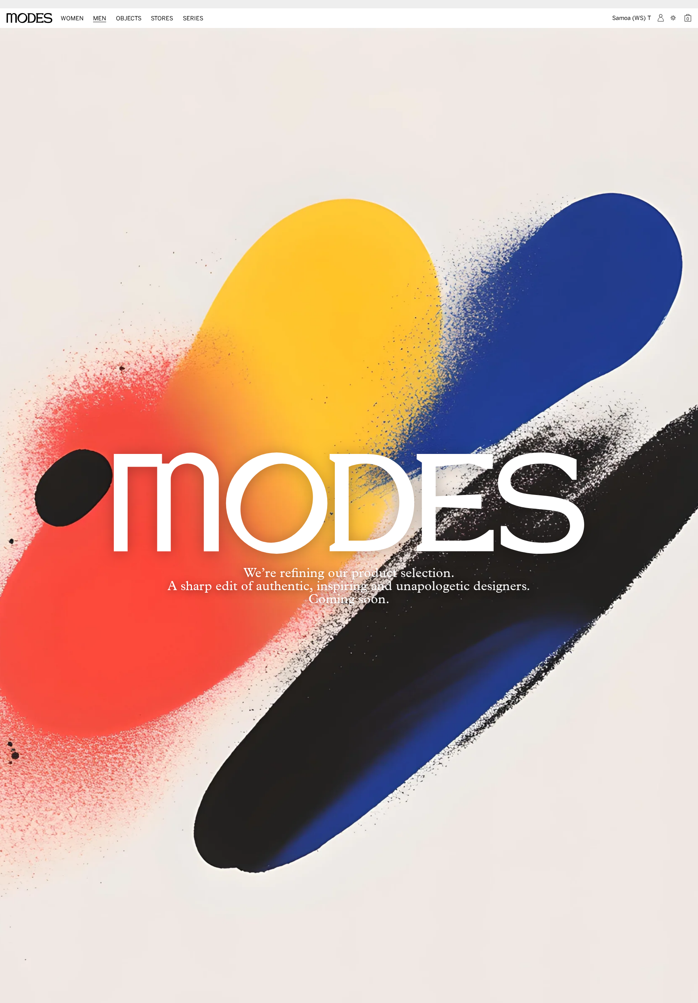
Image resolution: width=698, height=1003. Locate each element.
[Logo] (29, 18)
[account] (661, 17)
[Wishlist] (674, 17)
